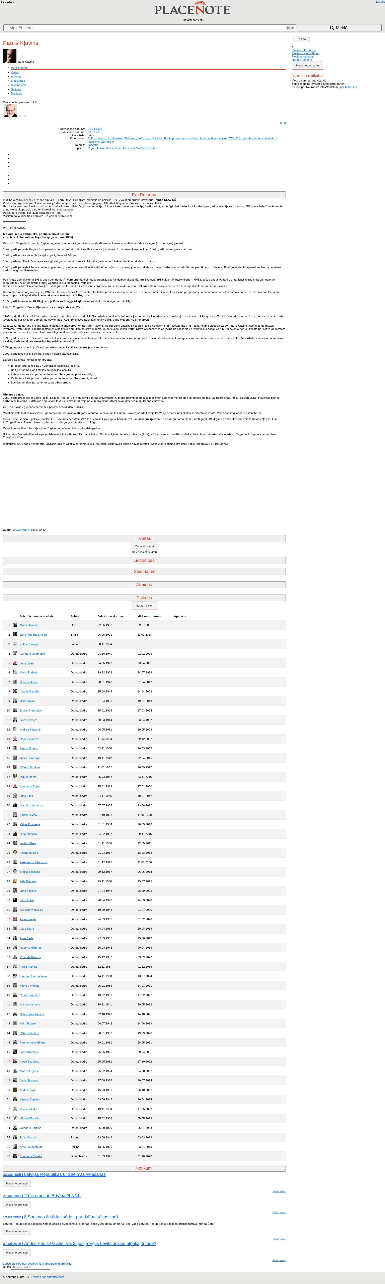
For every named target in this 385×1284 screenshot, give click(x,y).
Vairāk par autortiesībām (48, 1276)
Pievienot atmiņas (303, 56)
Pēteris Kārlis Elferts (32, 1042)
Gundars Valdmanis (32, 653)
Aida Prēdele (28, 881)
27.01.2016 (95, 132)
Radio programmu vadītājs (181, 138)
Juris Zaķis (26, 795)
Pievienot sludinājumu (305, 53)
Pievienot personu (307, 65)
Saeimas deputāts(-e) (213, 138)
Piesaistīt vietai (144, 546)
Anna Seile (26, 938)
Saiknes (16, 89)
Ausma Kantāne (30, 1004)
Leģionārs (144, 138)
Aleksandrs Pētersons (34, 862)
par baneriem (348, 87)
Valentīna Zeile (29, 852)
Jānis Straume (29, 1080)
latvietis (93, 144)
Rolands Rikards (30, 957)
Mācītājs (157, 138)
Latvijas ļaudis (20, 529)
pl (285, 122)
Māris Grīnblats (29, 985)
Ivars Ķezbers (28, 719)
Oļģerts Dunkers (30, 767)
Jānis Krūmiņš (29, 1052)
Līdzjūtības (18, 80)
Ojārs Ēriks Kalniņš (32, 1014)
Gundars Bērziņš (30, 1127)
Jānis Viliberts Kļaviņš (33, 634)
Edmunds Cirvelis (31, 1156)
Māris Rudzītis (29, 672)
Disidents (130, 138)
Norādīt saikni (144, 605)
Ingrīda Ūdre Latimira (33, 976)
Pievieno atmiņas (17, 1183)
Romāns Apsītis (30, 995)
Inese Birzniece (29, 1061)
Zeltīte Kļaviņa (29, 644)
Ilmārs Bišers (28, 843)
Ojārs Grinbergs (30, 758)
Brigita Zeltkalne (30, 871)
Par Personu (19, 67)
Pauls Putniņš (28, 966)
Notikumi (16, 93)
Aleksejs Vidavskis (31, 909)
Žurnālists (107, 141)
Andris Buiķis (28, 1090)
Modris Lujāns (29, 1071)
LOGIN (380, 1)
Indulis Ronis (28, 776)
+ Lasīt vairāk (279, 1191)
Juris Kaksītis (28, 890)
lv (281, 122)
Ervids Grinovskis (31, 710)
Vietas (15, 72)
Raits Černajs (28, 1137)
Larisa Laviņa (28, 814)
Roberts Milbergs (31, 947)
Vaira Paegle (28, 1023)
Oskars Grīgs (28, 682)
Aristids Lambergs (31, 805)
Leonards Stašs (30, 786)
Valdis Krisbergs (30, 824)
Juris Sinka (27, 663)
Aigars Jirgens (29, 748)
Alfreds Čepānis (30, 1099)
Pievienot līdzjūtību (304, 50)
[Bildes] (21, 116)
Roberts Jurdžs (29, 739)
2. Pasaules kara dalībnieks (105, 138)
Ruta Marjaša (28, 833)
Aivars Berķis (28, 919)
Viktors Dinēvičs (30, 1118)
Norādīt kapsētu (302, 59)
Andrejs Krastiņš (30, 729)
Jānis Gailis (27, 900)
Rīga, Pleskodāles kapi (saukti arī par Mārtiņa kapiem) (122, 148)
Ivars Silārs (27, 928)
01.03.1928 (95, 128)
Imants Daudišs (30, 691)
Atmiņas (16, 76)
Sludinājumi (18, 85)
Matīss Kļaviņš (29, 625)
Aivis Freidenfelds (31, 1146)
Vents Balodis (28, 1109)
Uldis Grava (27, 700)
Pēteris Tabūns (29, 1033)
